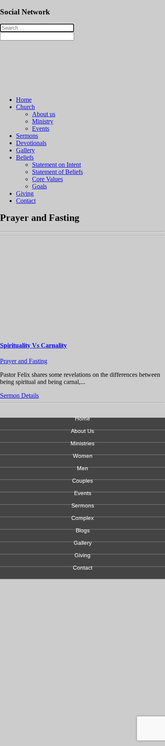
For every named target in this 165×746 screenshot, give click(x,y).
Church (25, 106)
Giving (25, 193)
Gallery (25, 150)
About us (43, 114)
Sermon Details (19, 395)
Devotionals (31, 142)
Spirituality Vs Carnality (33, 345)
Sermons (27, 135)
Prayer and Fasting (23, 361)
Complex (82, 518)
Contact (26, 200)
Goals (39, 186)
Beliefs (25, 157)
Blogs (83, 531)
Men (82, 468)
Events (40, 128)
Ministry (42, 121)
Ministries (82, 444)
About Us (82, 431)
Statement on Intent (56, 164)
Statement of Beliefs (57, 171)
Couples (82, 481)
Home (24, 99)
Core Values (47, 179)
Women (83, 456)
